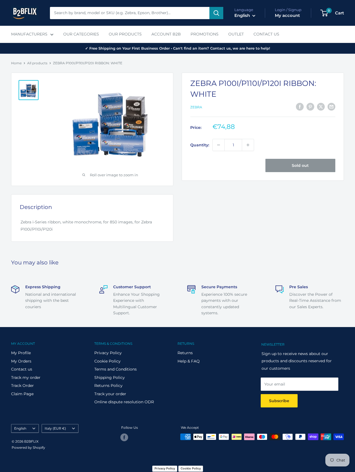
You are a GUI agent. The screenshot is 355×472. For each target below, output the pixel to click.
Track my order (25, 377)
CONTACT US (266, 34)
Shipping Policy (109, 377)
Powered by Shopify (28, 447)
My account (287, 15)
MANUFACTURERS (29, 34)
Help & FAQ (189, 361)
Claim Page (22, 393)
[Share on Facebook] (300, 107)
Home (16, 63)
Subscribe (279, 400)
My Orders (21, 361)
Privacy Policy (108, 352)
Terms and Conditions (115, 369)
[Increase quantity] (248, 145)
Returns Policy (108, 385)
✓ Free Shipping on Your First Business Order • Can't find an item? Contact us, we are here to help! (177, 48)
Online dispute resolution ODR (124, 401)
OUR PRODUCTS (125, 34)
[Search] (216, 13)
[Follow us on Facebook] (124, 437)
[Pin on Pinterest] (310, 107)
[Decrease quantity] (218, 145)
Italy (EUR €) (55, 428)
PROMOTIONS (205, 34)
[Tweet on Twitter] (321, 107)
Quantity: (199, 144)
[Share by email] (331, 107)
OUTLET (236, 34)
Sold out (300, 165)
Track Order (22, 385)
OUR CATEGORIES (81, 34)
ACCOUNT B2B (166, 34)
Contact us (21, 369)
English (20, 428)
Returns (185, 352)
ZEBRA (196, 107)
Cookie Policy (107, 361)
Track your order (110, 393)
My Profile (21, 352)
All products (37, 63)
